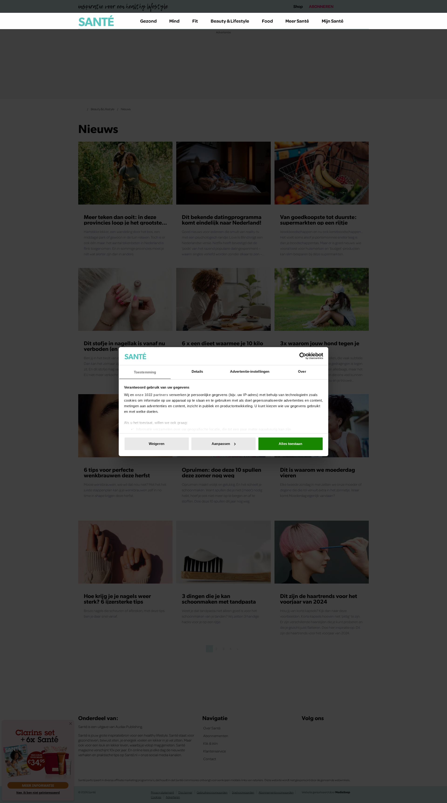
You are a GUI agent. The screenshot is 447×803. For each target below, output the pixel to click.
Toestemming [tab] (145, 372)
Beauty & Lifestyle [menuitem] (230, 21)
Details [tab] (197, 371)
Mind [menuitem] (174, 21)
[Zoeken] (365, 21)
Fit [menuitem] (195, 21)
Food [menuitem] (267, 21)
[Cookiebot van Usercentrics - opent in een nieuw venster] (302, 355)
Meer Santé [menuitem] (297, 21)
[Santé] (96, 21)
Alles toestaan (290, 444)
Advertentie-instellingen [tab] (249, 371)
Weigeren (156, 444)
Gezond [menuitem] (148, 21)
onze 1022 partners (151, 394)
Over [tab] (302, 371)
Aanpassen (221, 444)
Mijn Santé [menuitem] (332, 21)
